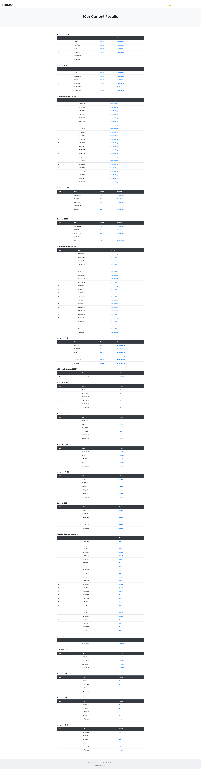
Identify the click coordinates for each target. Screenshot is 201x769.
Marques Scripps (103, 765)
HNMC (7, 5)
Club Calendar (139, 5)
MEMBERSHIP (177, 5)
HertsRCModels (193, 5)
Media (184, 5)
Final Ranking (120, 41)
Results (130, 5)
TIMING (167, 5)
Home (124, 5)
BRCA (147, 5)
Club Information (157, 5)
